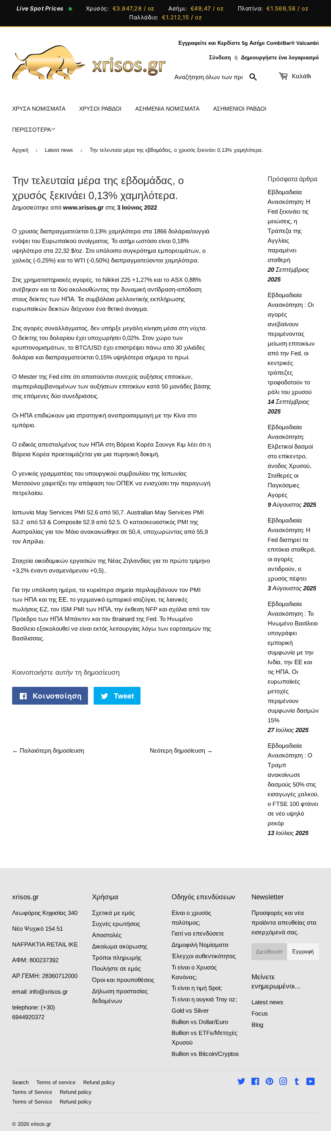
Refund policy (99, 1082)
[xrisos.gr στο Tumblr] (297, 1082)
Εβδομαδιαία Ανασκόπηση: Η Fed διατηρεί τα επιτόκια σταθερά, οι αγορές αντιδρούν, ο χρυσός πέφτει (292, 549)
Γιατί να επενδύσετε (198, 933)
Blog (257, 1024)
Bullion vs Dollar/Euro (200, 1021)
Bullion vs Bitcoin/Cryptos (205, 1053)
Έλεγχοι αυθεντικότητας (204, 956)
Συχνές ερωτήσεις (116, 923)
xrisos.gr (41, 1124)
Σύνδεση (220, 58)
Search (20, 1082)
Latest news (59, 150)
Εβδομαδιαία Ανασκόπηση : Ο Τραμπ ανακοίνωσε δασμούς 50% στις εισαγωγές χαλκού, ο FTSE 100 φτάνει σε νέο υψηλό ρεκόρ (293, 784)
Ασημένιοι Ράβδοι (239, 108)
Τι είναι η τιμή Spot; (197, 987)
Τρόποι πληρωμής (116, 957)
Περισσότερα (31, 129)
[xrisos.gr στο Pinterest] (269, 1082)
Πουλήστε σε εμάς (116, 968)
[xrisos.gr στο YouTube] (310, 1082)
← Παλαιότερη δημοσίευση (48, 750)
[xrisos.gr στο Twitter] (241, 1082)
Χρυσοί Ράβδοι (100, 108)
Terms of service (55, 1082)
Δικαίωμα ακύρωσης (119, 946)
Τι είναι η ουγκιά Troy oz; (204, 999)
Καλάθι (300, 76)
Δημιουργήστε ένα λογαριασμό (280, 58)
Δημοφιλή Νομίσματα (200, 944)
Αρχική (20, 150)
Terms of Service (32, 1092)
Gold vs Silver (190, 1010)
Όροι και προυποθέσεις (123, 979)
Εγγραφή (303, 951)
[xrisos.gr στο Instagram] (283, 1082)
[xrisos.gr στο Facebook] (255, 1082)
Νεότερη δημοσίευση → (181, 750)
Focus (259, 1013)
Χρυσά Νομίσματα (38, 108)
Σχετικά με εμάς (113, 912)
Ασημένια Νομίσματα (167, 108)
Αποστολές (107, 935)
